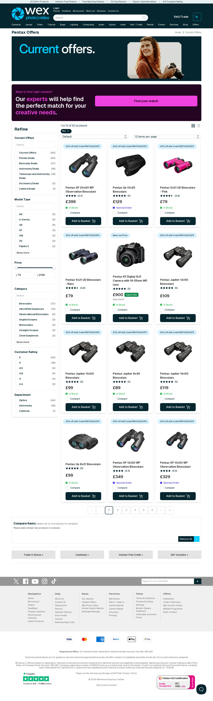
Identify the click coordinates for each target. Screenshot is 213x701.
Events (161, 24)
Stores (56, 11)
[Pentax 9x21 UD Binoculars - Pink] (178, 165)
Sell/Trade (181, 16)
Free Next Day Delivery (93, 2)
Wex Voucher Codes (172, 605)
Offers (196, 24)
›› (169, 510)
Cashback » (82, 554)
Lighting (74, 24)
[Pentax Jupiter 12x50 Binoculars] (178, 257)
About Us (59, 599)
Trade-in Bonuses (172, 602)
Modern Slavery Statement (143, 609)
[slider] (15, 267)
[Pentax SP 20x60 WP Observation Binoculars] (83, 165)
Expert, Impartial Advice (144, 2)
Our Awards (87, 599)
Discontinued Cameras (34, 616)
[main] (106, 298)
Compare (75, 212)
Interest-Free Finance (65, 2)
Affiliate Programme (172, 609)
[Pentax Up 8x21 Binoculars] (83, 442)
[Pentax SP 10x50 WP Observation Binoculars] (178, 440)
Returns (59, 609)
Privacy (126, 673)
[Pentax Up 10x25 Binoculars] (131, 165)
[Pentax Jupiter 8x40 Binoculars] (131, 351)
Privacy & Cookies (144, 601)
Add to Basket (81, 221)
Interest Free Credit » (131, 554)
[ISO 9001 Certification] (176, 683)
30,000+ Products (39, 2)
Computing (88, 24)
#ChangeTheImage (91, 611)
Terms (134, 673)
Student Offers (89, 602)
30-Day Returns (118, 2)
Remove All (186, 539)
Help (57, 593)
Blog (185, 24)
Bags (62, 24)
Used (122, 24)
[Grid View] (193, 126)
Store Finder (61, 615)
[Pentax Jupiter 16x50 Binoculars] (178, 351)
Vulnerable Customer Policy (146, 615)
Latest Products (36, 621)
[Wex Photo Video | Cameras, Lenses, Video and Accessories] (30, 14)
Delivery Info (61, 605)
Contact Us (113, 11)
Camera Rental (116, 605)
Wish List (90, 11)
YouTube (35, 581)
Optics (112, 24)
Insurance (113, 612)
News (85, 593)
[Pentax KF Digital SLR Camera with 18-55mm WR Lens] (131, 254)
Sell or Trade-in (116, 602)
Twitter (16, 581)
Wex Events (114, 599)
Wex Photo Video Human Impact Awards (93, 606)
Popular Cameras (36, 611)
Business (101, 11)
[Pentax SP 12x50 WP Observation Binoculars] (131, 440)
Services (174, 24)
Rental (150, 24)
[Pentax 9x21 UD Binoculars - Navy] (83, 257)
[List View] (199, 126)
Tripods (51, 24)
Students (66, 11)
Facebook (25, 581)
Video (40, 24)
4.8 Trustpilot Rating (173, 2)
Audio (101, 24)
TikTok (54, 581)
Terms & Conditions (145, 598)
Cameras (16, 24)
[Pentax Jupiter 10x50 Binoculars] (83, 351)
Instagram (44, 581)
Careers (59, 619)
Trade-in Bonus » (33, 554)
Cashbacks (168, 599)
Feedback (33, 608)
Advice (31, 605)
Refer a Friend (170, 612)
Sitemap (140, 605)
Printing (113, 615)
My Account (78, 11)
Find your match (146, 101)
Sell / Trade (136, 24)
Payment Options (63, 612)
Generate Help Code (64, 622)
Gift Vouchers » (179, 554)
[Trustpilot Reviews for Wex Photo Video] (37, 678)
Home (178, 32)
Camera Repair (116, 609)
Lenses (28, 24)
